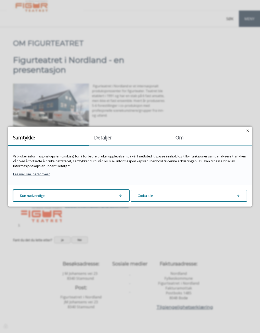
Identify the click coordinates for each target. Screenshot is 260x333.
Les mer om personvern (31, 174)
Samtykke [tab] (24, 137)
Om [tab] (180, 137)
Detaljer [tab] (103, 137)
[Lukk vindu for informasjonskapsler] (247, 131)
